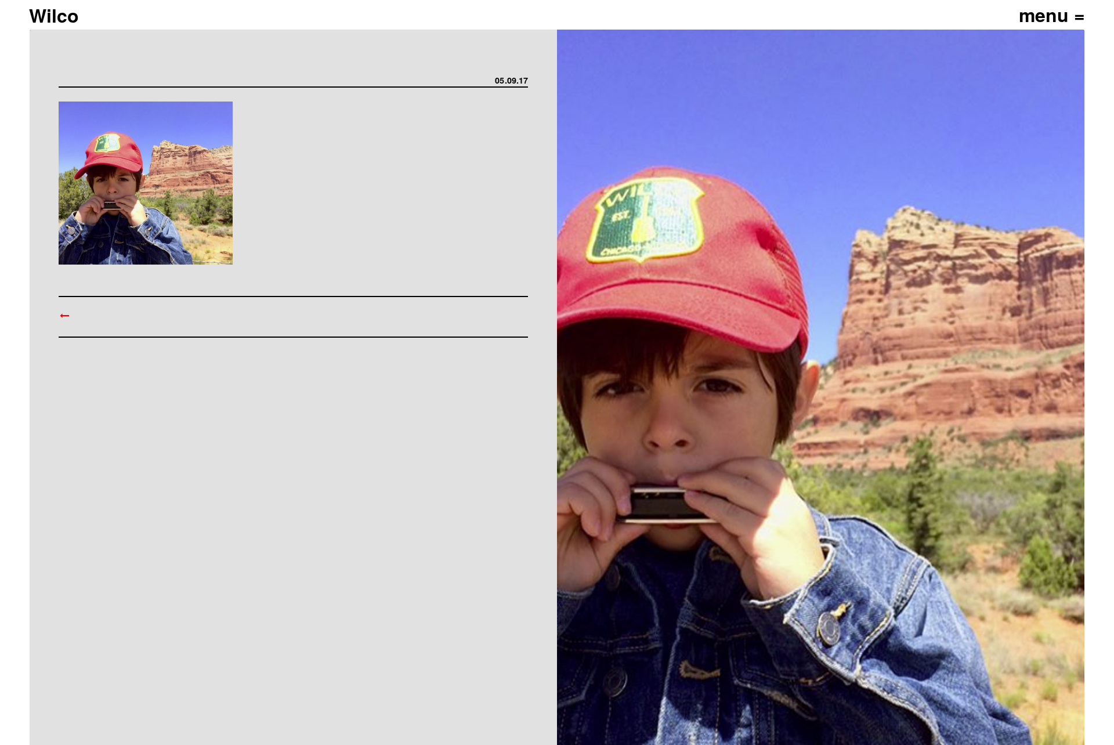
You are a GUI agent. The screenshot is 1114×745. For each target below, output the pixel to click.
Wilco (54, 15)
